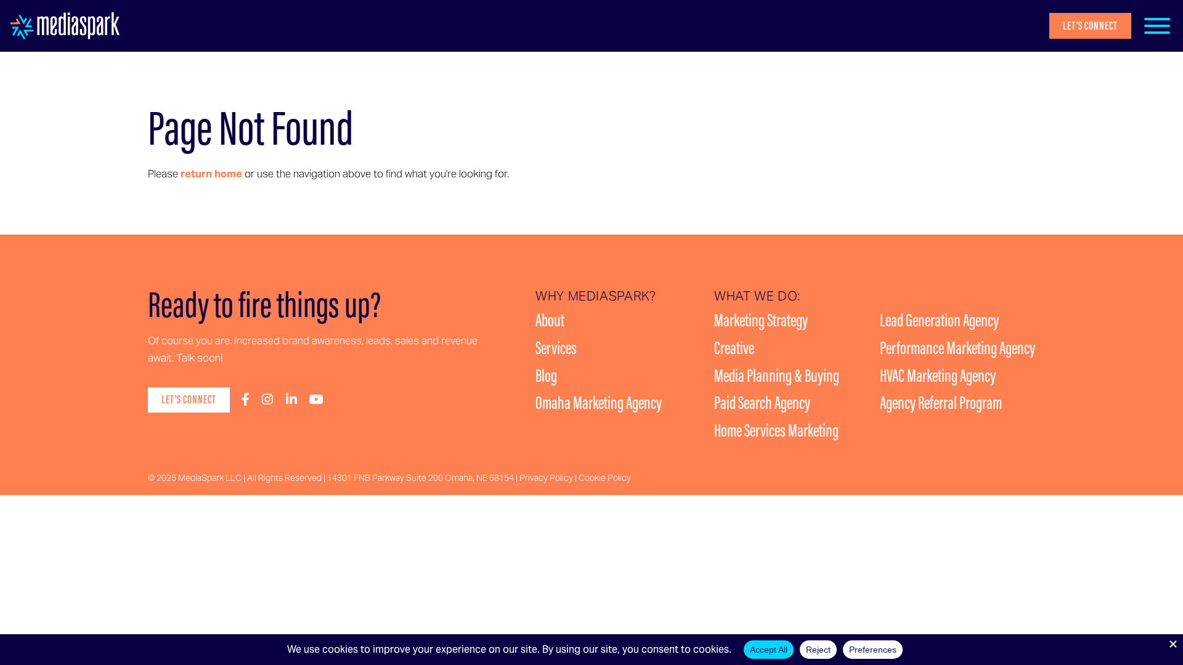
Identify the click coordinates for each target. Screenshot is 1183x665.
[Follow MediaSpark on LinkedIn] (291, 400)
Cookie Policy (605, 477)
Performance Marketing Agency (957, 348)
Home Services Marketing (776, 430)
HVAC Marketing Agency (938, 376)
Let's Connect (1090, 25)
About (549, 320)
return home (211, 173)
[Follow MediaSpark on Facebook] (246, 400)
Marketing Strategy (761, 320)
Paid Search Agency (762, 403)
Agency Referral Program (941, 403)
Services (556, 348)
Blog (546, 376)
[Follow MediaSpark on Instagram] (267, 400)
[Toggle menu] (1157, 25)
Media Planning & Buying (776, 376)
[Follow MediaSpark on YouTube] (316, 400)
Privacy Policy (546, 477)
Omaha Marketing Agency (598, 403)
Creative (734, 348)
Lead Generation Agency (939, 320)
